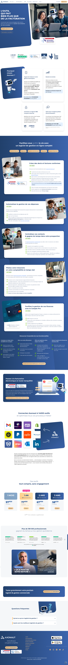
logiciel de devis (34, 175)
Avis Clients (29, 1)
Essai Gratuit (64, 1)
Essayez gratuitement (7, 28)
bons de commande (25, 220)
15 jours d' (11, 647)
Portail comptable (29, 641)
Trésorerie (43, 151)
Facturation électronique (30, 640)
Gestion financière (53, 151)
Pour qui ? (12, 1)
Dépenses (23, 151)
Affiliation (27, 646)
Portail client (28, 644)
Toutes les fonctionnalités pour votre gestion (34, 363)
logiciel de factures (50, 169)
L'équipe (27, 648)
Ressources (35, 1)
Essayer (11, 508)
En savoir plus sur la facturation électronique (17, 398)
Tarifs (25, 1)
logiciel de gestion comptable (19, 275)
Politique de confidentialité (37, 659)
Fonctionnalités (19, 1)
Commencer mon (51, 591)
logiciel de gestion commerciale (33, 241)
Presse (26, 649)
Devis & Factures (14, 151)
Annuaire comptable (29, 643)
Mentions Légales (29, 659)
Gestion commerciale (33, 151)
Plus (40, 1)
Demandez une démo (7, 32)
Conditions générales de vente (41, 657)
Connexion (58, 1)
